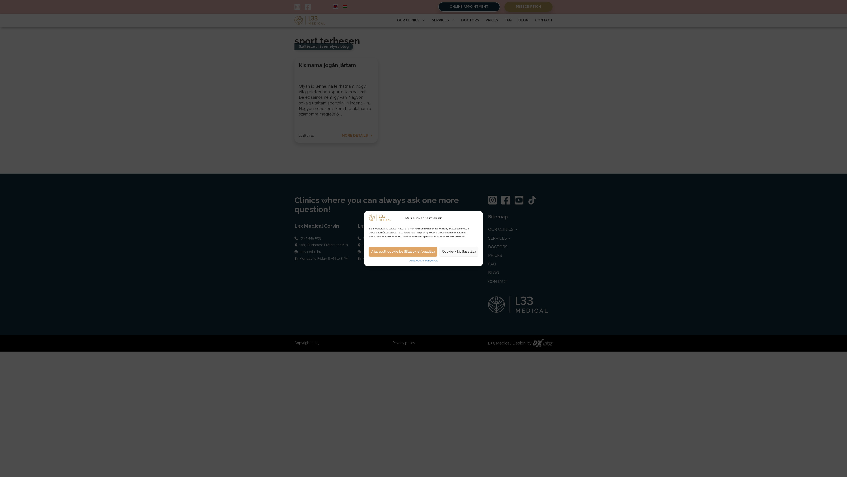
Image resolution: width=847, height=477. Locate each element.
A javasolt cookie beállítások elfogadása (403, 252)
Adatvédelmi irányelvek (423, 260)
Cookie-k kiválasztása (459, 252)
